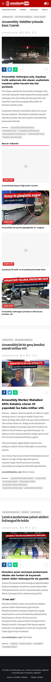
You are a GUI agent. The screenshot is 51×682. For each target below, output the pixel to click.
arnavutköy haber (10, 481)
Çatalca (25, 512)
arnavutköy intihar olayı (12, 488)
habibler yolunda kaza (12, 137)
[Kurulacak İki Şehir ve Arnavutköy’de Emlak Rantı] (25, 249)
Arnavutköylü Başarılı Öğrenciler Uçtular (20, 186)
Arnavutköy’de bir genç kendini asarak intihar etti (23, 346)
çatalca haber (25, 643)
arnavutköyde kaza (36, 134)
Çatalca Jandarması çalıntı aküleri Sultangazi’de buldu (25, 519)
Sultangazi (35, 512)
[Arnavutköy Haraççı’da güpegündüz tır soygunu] (25, 207)
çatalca (14, 643)
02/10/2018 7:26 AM (10, 33)
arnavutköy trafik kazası (29, 131)
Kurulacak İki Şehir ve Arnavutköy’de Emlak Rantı (24, 270)
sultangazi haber (10, 647)
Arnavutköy (8, 17)
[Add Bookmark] (46, 69)
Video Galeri (40, 17)
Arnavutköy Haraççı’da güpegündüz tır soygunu (23, 228)
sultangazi (38, 643)
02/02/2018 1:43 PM (10, 528)
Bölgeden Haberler (23, 17)
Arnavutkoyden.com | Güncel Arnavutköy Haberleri (29, 670)
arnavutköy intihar (27, 481)
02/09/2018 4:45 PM (10, 356)
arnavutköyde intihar (33, 488)
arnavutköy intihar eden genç (15, 485)
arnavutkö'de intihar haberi (22, 478)
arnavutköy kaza (9, 131)
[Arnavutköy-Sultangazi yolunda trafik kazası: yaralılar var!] (25, 291)
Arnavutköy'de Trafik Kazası (14, 134)
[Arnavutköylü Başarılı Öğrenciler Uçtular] (25, 165)
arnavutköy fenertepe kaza (22, 127)
